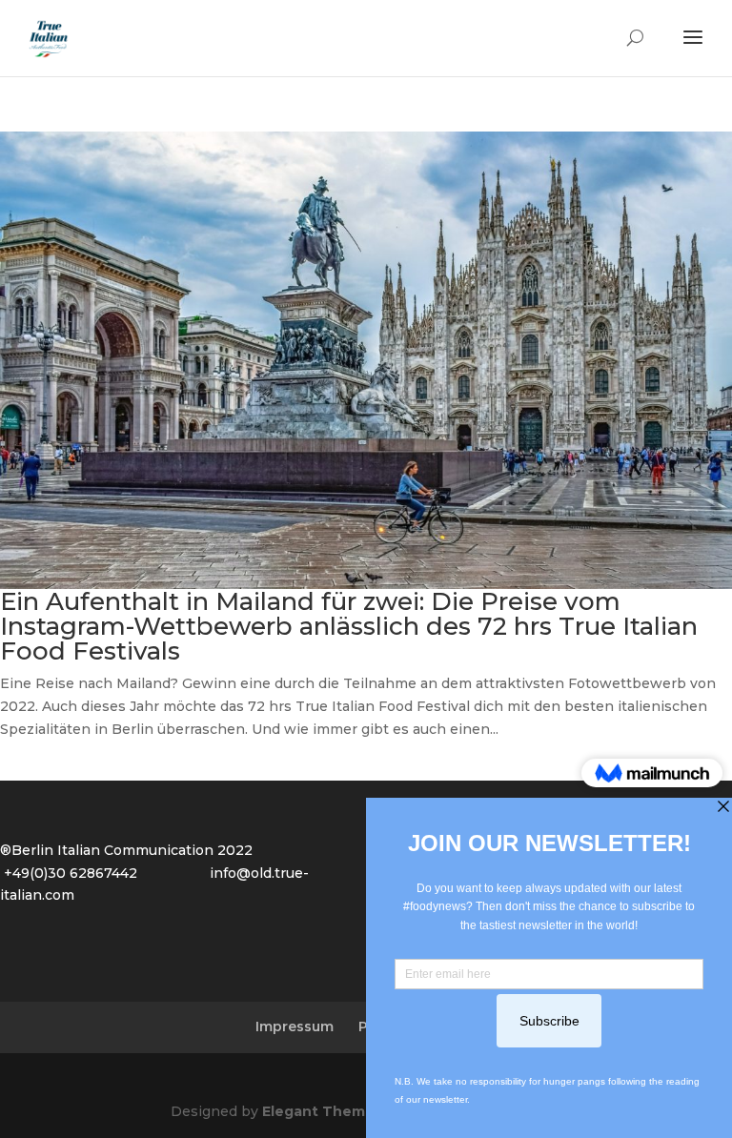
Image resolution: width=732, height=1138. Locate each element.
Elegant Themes (322, 1111)
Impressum (294, 1026)
